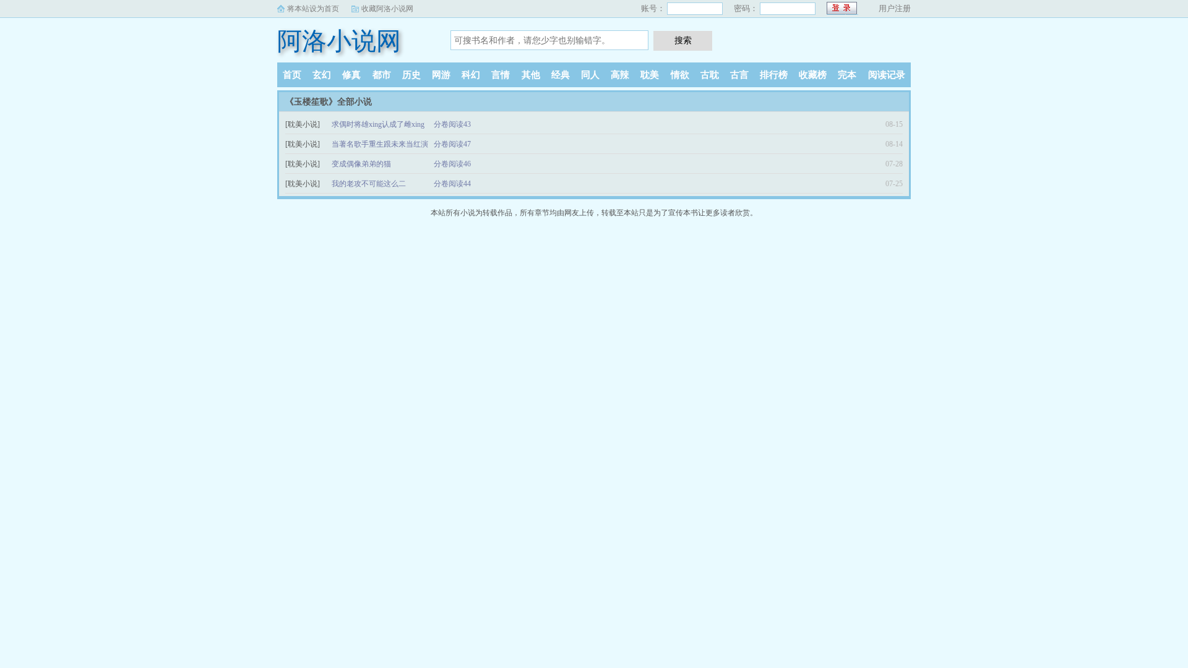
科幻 (471, 75)
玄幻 (321, 75)
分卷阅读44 (452, 183)
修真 (351, 75)
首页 (292, 75)
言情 (500, 75)
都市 (381, 75)
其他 (531, 75)
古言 (739, 75)
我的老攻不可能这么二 (369, 183)
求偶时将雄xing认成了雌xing (378, 124)
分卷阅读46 (452, 164)
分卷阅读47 (452, 144)
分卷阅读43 (452, 124)
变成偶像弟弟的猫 (361, 164)
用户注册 (895, 8)
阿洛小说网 (339, 41)
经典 (560, 75)
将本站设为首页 (313, 8)
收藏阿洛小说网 (387, 8)
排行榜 (774, 75)
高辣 (620, 75)
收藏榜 (813, 75)
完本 (847, 75)
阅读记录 (886, 75)
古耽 (709, 75)
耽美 (649, 75)
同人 (590, 75)
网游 (441, 75)
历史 (411, 75)
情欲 (680, 75)
